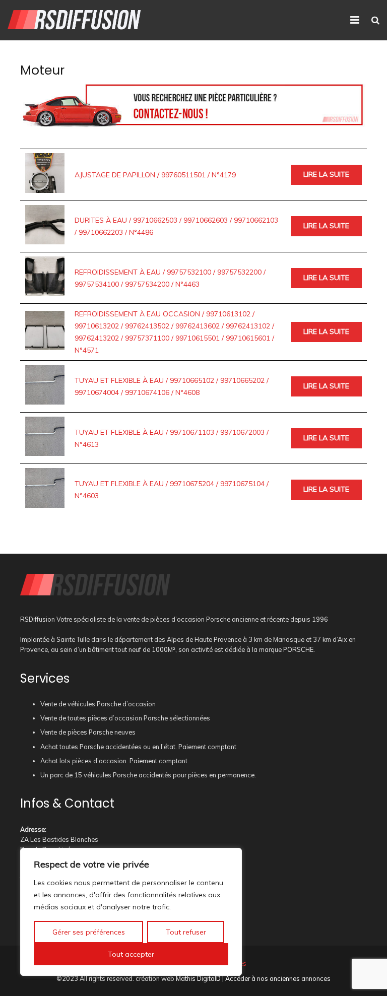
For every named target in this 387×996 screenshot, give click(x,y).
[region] (131, 912)
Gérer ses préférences (88, 932)
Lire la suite (326, 174)
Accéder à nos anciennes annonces (278, 978)
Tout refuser (186, 932)
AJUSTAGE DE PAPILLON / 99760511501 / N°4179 (155, 174)
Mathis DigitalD (198, 978)
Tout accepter (131, 954)
